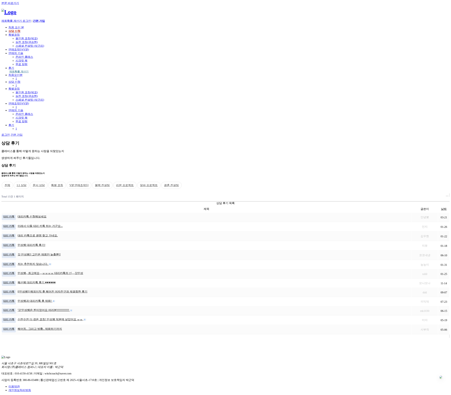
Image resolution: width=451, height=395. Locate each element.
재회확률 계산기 (19, 71)
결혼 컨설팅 (171, 185)
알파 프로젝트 (149, 185)
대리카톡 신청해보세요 (32, 216)
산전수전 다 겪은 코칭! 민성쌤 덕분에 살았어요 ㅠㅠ (50, 319)
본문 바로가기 (10, 3)
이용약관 (14, 386)
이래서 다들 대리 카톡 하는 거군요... (40, 225)
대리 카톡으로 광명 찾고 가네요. (38, 235)
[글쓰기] (449, 195)
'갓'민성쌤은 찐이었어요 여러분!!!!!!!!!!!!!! (44, 310)
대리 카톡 (8, 216)
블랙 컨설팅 (102, 185)
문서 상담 (39, 185)
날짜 (444, 208)
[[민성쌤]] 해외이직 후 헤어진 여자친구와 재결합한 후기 (52, 291)
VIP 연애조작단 (79, 185)
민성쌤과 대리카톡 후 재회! (35, 300)
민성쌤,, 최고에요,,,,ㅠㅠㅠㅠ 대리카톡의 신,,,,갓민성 (50, 273)
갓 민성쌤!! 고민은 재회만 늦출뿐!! (39, 254)
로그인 (27, 20)
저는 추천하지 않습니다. (33, 263)
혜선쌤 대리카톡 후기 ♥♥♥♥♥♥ (37, 282)
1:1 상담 (21, 185)
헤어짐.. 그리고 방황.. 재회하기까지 (40, 328)
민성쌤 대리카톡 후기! (31, 244)
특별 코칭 (57, 185)
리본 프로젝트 (125, 185)
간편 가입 (17, 134)
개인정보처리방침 (19, 390)
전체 (7, 185)
